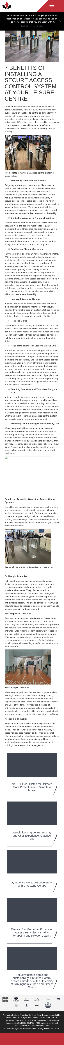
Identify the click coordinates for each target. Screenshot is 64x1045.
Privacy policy (36, 26)
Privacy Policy (42, 1029)
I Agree (24, 26)
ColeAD (57, 1029)
